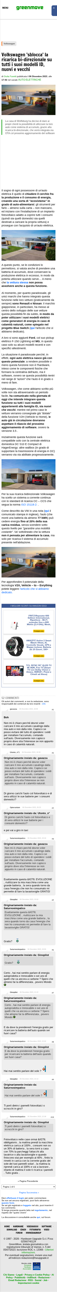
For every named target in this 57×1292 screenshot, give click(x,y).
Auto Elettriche (29, 79)
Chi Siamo (8, 1274)
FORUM (19, 1232)
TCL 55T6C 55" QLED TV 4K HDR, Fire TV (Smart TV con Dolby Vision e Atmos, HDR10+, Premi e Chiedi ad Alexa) (39, 669)
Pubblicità (20, 1277)
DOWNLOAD (12, 1229)
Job (45, 1280)
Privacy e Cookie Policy (37, 1274)
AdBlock (31, 1277)
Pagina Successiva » (29, 1192)
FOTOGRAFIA (35, 1229)
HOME (7, 1226)
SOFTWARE (47, 1226)
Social (38, 1280)
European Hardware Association (27, 1267)
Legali (19, 1274)
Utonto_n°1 (15, 752)
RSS (30, 1280)
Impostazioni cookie (28, 1283)
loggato (27, 1205)
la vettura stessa (17, 282)
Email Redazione (17, 1280)
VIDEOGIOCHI (32, 1226)
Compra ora (38, 631)
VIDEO (46, 1229)
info (44, 704)
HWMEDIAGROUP (33, 1232)
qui (38, 1217)
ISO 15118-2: (29, 504)
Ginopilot (13, 899)
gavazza (13, 709)
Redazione (44, 1277)
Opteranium (15, 807)
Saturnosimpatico (17, 838)
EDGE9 (23, 1229)
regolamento (41, 1210)
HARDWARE (18, 1226)
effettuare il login (15, 1198)
